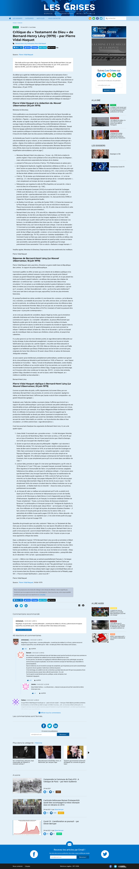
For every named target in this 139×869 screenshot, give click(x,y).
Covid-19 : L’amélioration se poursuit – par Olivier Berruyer (61, 822)
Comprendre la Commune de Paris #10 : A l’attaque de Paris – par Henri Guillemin (61, 780)
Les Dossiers (17, 18)
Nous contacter (18, 866)
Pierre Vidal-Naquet (40, 43)
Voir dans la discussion (24, 630)
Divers (113, 634)
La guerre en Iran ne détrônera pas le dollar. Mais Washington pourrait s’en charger (117, 613)
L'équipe (27, 866)
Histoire (20, 23)
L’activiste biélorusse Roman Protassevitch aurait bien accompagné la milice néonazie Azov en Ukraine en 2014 (61, 802)
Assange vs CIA (115, 154)
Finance (113, 105)
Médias (61, 813)
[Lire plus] (42, 594)
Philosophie (30, 43)
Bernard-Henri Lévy (21, 43)
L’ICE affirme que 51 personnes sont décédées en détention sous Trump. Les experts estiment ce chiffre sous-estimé (117, 626)
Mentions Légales (65, 866)
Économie (113, 608)
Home (14, 23)
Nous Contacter (54, 18)
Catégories (29, 18)
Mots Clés (40, 18)
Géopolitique (114, 118)
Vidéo (58, 792)
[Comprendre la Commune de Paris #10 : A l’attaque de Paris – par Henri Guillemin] (27, 785)
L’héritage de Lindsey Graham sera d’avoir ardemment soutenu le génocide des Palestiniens (117, 136)
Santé (59, 834)
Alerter (33, 648)
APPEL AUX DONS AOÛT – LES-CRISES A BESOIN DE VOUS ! (118, 638)
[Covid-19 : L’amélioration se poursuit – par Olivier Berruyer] (27, 827)
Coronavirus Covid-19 (117, 167)
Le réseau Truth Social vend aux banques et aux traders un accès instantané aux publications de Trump (118, 110)
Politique (113, 621)
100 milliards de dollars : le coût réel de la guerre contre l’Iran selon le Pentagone (117, 123)
